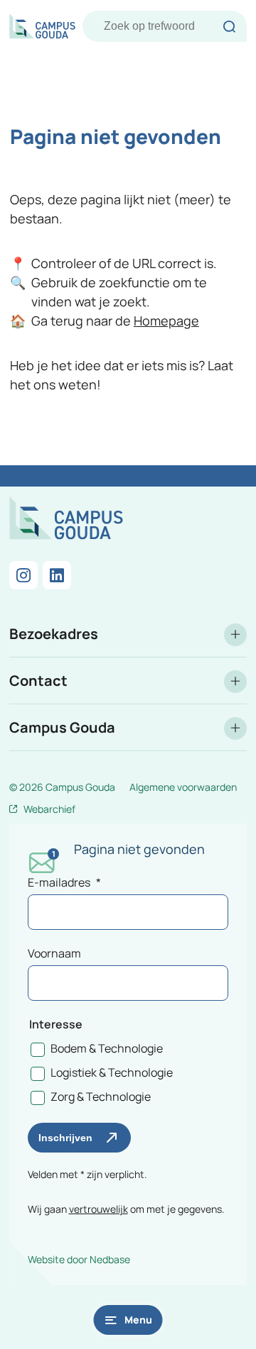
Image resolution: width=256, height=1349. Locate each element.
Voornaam (54, 953)
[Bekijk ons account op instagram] (23, 575)
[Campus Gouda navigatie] (128, 727)
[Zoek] (229, 26)
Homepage (166, 320)
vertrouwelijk (98, 1209)
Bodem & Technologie (106, 1048)
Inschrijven (65, 1137)
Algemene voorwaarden (183, 787)
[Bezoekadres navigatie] (128, 634)
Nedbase (110, 1259)
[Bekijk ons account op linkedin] (57, 575)
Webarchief (49, 809)
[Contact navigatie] (128, 680)
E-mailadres (64, 882)
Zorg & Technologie (100, 1096)
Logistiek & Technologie (111, 1072)
